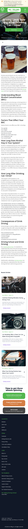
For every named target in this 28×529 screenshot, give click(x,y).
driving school (18, 260)
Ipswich (3, 427)
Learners (4, 469)
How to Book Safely (6, 464)
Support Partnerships (6, 486)
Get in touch (14, 410)
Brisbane (4, 421)
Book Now (14, 30)
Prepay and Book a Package (14, 403)
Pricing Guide (4, 456)
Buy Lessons (4, 458)
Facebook (4, 436)
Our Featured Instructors (7, 489)
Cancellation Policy (6, 447)
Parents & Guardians (6, 481)
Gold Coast (4, 424)
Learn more (13, 5)
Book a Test (4, 461)
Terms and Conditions (6, 444)
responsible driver (8, 247)
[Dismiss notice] (25, 1)
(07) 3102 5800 (8, 5)
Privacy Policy (5, 441)
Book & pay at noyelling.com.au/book (15, 4)
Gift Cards (4, 467)
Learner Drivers (5, 484)
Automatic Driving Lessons (7, 478)
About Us (4, 453)
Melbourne (4, 430)
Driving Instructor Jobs (6, 439)
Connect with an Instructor (14, 395)
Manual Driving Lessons (7, 476)
